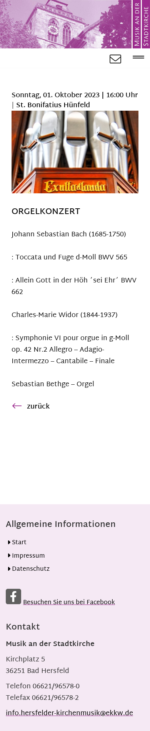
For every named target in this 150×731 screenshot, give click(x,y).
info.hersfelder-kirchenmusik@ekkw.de (69, 713)
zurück (38, 406)
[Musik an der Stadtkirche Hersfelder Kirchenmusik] (75, 24)
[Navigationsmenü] (135, 58)
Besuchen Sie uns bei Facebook (69, 602)
